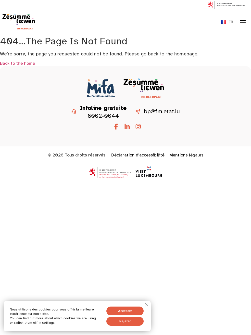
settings (48, 323)
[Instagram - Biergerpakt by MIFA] (138, 126)
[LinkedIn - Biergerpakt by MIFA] (127, 126)
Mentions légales (186, 155)
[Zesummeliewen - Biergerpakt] (18, 28)
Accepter (125, 311)
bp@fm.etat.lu (162, 111)
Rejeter (125, 321)
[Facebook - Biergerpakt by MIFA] (116, 126)
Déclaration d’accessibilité (137, 155)
